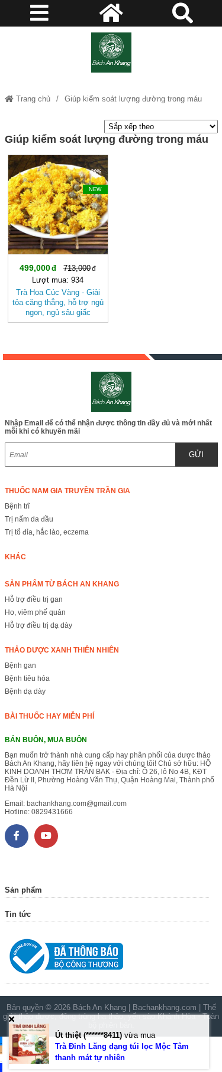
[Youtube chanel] (46, 836)
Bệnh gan (20, 665)
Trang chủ (32, 98)
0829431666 (52, 812)
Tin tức (18, 914)
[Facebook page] (16, 836)
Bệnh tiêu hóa (27, 678)
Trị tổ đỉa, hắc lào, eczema (47, 532)
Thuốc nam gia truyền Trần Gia (67, 491)
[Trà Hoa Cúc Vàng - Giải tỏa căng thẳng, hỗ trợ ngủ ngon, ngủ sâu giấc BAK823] (58, 236)
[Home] (111, 52)
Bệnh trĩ (17, 506)
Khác (15, 557)
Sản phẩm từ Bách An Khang (62, 584)
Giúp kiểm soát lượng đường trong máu (133, 98)
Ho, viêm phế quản (35, 612)
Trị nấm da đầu (29, 519)
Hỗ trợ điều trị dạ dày (38, 625)
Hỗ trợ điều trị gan (34, 599)
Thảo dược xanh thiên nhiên (62, 650)
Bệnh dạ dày (25, 691)
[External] (107, 959)
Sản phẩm (23, 890)
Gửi (196, 454)
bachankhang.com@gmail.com (77, 803)
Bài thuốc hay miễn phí (49, 716)
